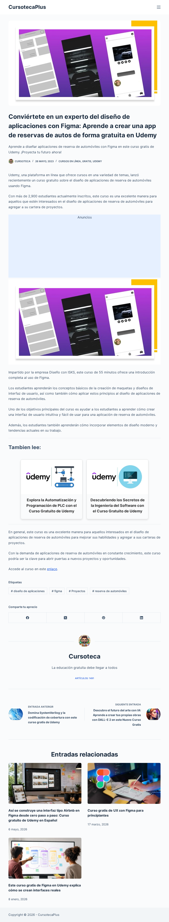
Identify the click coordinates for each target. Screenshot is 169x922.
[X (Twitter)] (65, 617)
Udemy (97, 161)
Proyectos (77, 591)
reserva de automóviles (109, 591)
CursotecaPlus (27, 7)
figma (57, 591)
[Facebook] (28, 617)
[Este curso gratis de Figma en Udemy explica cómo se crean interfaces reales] (44, 858)
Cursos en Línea (70, 161)
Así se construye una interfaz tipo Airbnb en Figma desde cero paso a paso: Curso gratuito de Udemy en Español (44, 815)
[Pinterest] (104, 617)
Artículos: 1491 (84, 678)
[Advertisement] (84, 249)
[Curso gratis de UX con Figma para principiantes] (124, 783)
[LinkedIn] (142, 617)
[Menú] (159, 7)
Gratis (86, 161)
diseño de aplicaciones (28, 591)
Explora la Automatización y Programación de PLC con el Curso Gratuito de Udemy (51, 505)
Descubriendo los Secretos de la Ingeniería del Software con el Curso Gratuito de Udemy (117, 505)
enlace (52, 569)
